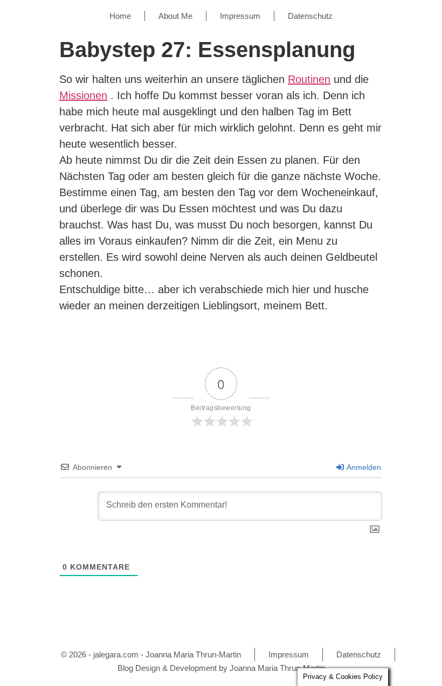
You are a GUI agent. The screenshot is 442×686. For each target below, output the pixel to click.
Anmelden (363, 467)
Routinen (309, 79)
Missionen (83, 95)
